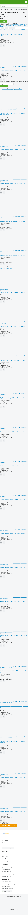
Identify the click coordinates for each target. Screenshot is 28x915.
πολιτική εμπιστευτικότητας (21, 88)
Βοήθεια (3, 842)
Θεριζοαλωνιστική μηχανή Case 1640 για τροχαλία (12, 183)
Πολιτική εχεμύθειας (6, 869)
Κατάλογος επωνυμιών (7, 876)
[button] (26, 2)
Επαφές (3, 845)
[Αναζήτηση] (26, 6)
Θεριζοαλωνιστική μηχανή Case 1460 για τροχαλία (12, 326)
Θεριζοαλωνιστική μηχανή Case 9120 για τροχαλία (12, 70)
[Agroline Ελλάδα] (8, 2)
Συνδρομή (4, 86)
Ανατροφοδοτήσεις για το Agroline (9, 873)
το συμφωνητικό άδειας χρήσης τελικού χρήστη (12, 89)
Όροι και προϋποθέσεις (7, 867)
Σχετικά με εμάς (5, 840)
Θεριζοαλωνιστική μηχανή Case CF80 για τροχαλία (12, 255)
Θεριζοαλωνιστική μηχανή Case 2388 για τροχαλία (12, 567)
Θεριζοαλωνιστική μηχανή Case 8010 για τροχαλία (12, 149)
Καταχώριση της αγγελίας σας (8, 825)
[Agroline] (1, 9)
